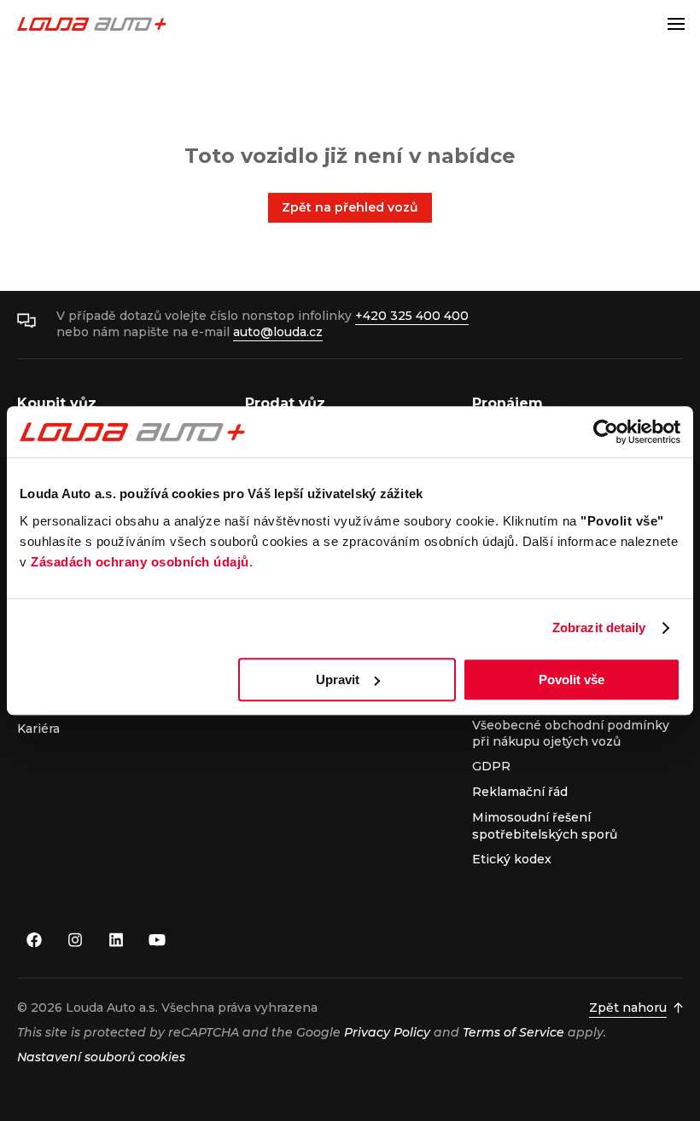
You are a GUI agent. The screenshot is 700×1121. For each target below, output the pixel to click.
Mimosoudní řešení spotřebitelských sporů (544, 825)
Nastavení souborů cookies (101, 1057)
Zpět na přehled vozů (350, 207)
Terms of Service (513, 1032)
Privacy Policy (387, 1032)
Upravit (337, 679)
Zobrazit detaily (599, 627)
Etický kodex (511, 859)
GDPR (491, 766)
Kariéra (38, 728)
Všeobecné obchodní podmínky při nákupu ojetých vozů (570, 733)
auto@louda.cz (278, 332)
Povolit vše (571, 679)
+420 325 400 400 (412, 315)
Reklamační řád (520, 791)
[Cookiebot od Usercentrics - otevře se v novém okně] (605, 431)
